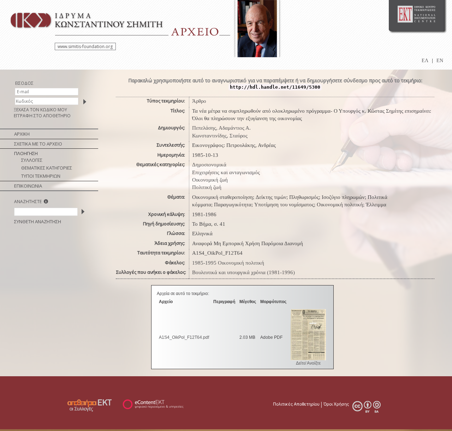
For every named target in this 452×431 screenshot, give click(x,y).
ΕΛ (425, 60)
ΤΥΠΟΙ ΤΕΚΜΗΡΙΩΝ (40, 176)
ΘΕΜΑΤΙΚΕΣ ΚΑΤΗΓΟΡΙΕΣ (46, 168)
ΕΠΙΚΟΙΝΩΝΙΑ (28, 186)
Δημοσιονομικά (209, 164)
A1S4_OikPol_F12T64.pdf (184, 337)
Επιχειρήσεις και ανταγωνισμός (226, 172)
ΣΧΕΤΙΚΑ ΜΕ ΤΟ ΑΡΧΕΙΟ (38, 144)
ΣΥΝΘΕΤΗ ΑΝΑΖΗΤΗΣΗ (37, 221)
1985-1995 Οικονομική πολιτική (228, 263)
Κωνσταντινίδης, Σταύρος (220, 135)
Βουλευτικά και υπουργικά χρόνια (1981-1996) (243, 272)
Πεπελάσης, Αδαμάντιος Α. (221, 128)
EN (439, 60)
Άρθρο (199, 101)
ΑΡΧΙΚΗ (22, 134)
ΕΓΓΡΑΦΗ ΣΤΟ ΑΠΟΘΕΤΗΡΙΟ (42, 116)
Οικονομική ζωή (210, 180)
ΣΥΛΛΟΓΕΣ (31, 160)
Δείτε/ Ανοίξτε (308, 363)
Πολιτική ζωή (206, 187)
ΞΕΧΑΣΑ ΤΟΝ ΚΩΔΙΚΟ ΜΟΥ (40, 110)
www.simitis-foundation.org (85, 46)
